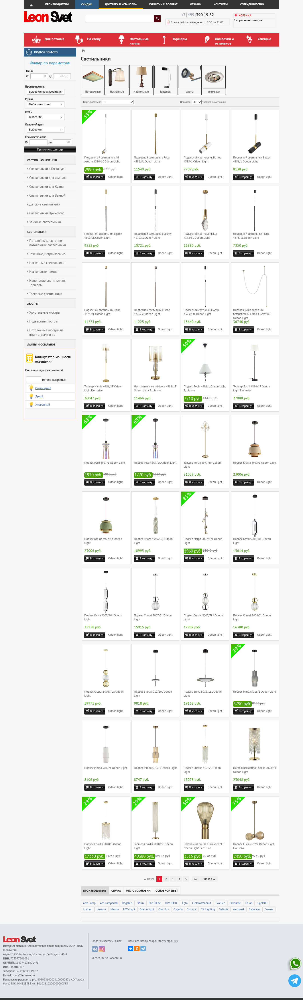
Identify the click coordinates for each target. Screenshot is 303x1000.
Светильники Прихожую (46, 213)
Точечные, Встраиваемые (47, 254)
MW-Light (129, 909)
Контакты (221, 4)
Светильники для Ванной (47, 195)
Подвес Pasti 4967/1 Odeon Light (104, 463)
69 (195, 879)
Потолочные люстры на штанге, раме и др (46, 332)
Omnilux (163, 909)
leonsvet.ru (10, 950)
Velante (223, 909)
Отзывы (195, 4)
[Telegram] (143, 948)
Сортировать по (92, 102)
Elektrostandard (201, 903)
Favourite (235, 903)
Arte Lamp (89, 903)
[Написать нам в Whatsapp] (294, 965)
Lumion (87, 909)
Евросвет (254, 909)
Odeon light (115, 177)
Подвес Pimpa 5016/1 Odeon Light (254, 691)
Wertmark (238, 909)
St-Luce (192, 909)
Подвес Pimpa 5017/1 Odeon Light (105, 768)
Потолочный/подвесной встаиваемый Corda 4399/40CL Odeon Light (252, 314)
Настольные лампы (43, 272)
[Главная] (84, 50)
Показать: (185, 102)
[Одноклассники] (137, 948)
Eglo (185, 903)
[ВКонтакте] (130, 948)
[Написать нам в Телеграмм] (294, 981)
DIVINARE (171, 903)
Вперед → (209, 879)
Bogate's (127, 903)
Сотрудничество (252, 4)
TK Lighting (208, 909)
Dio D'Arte (155, 903)
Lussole (101, 909)
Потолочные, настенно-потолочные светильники (47, 243)
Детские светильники (44, 204)
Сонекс (269, 909)
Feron (248, 903)
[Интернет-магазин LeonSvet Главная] (54, 23)
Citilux (140, 903)
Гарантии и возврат (163, 4)
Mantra (114, 909)
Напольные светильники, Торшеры (47, 283)
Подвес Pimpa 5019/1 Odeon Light (155, 768)
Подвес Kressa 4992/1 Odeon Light (254, 463)
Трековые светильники (45, 294)
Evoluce (220, 903)
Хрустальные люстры (44, 312)
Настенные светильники (46, 263)
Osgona (178, 909)
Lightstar (262, 903)
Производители (57, 4)
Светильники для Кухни (46, 187)
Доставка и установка (121, 4)
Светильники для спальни (48, 178)
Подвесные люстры (43, 321)
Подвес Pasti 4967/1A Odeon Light (155, 463)
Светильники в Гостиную (47, 169)
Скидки (86, 4)
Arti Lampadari (109, 903)
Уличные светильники (45, 222)
